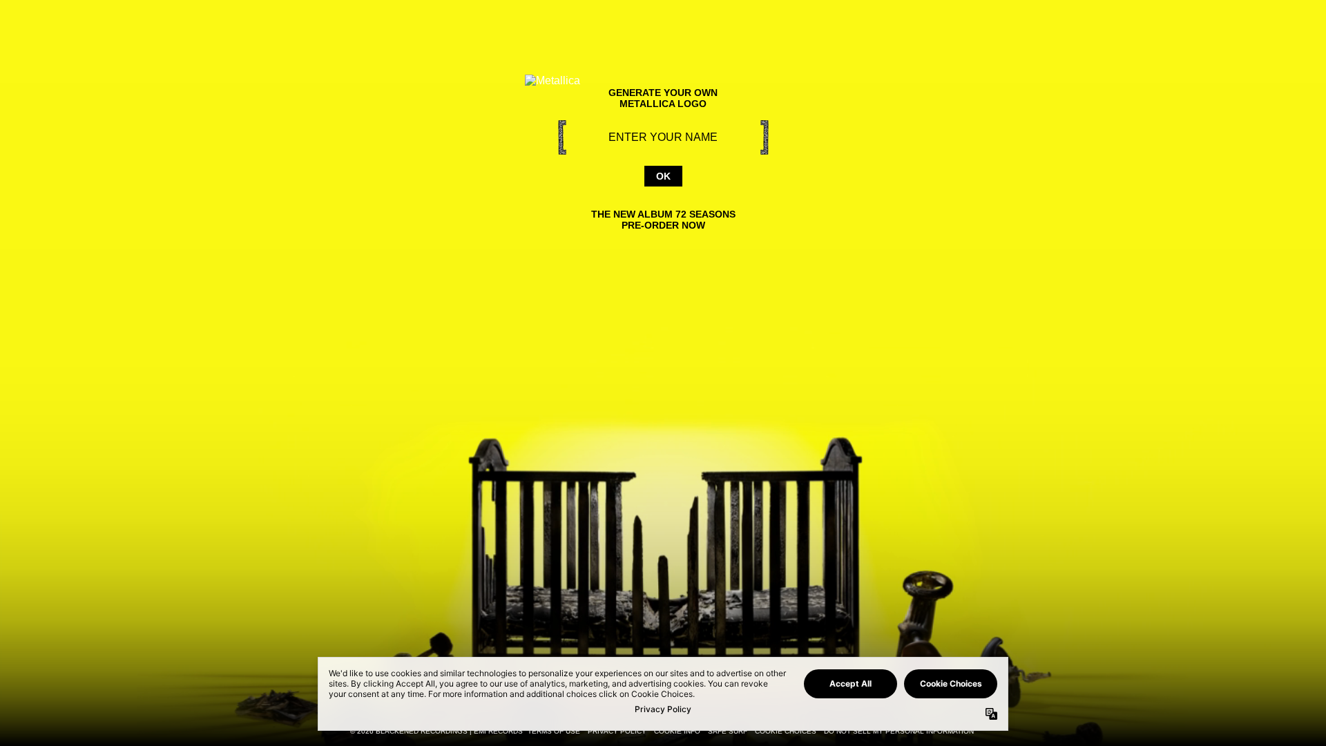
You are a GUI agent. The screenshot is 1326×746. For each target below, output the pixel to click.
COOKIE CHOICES (785, 731)
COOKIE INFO (677, 731)
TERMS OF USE (554, 731)
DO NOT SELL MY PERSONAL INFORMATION (899, 731)
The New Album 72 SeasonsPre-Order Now (663, 220)
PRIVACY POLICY (617, 731)
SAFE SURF (727, 731)
